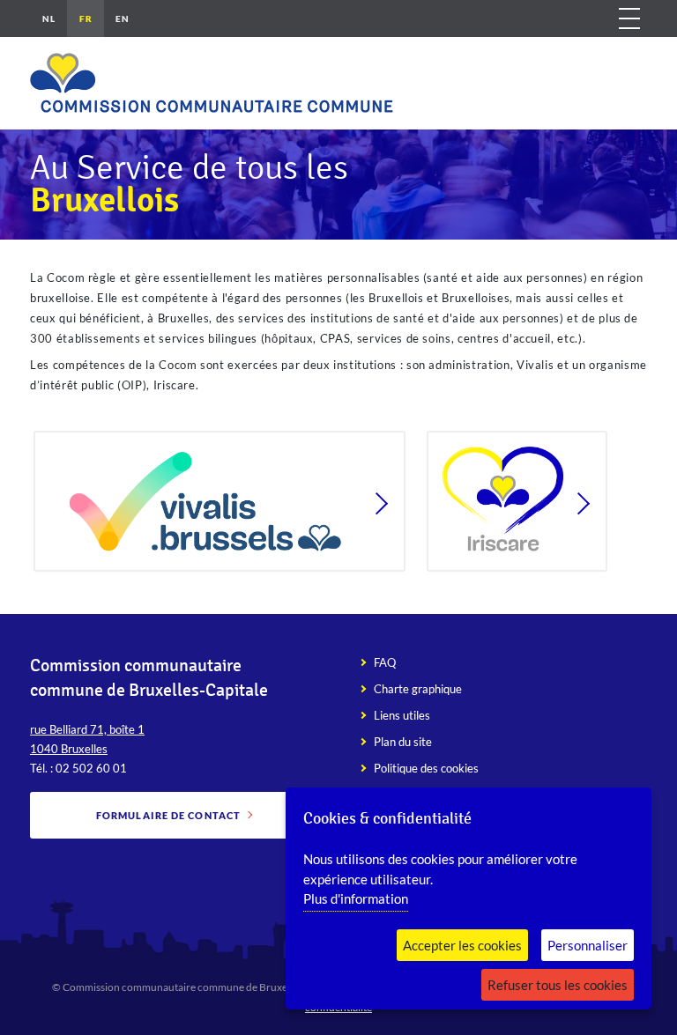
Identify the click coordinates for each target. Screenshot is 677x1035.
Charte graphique (418, 689)
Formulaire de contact (168, 815)
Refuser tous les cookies (557, 985)
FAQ (385, 662)
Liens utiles (402, 715)
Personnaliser (587, 945)
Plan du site (403, 742)
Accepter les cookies (462, 945)
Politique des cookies (426, 768)
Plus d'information (355, 898)
